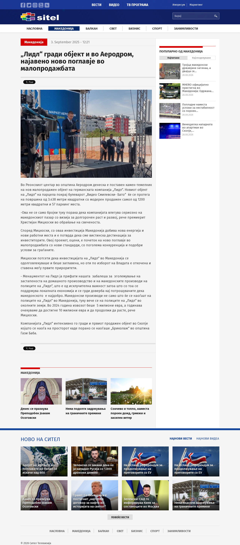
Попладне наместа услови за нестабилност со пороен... (198, 108)
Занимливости (186, 29)
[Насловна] (40, 20)
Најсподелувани (201, 57)
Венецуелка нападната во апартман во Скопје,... (197, 127)
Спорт (157, 29)
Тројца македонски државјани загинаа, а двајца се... (196, 68)
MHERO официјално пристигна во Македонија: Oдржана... (198, 88)
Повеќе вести (120, 517)
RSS (47, 5)
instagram (35, 5)
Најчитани (173, 57)
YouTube (41, 5)
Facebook (23, 5)
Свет (113, 29)
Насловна (34, 29)
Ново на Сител (40, 439)
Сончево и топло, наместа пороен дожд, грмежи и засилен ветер (130, 413)
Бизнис (134, 29)
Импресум (178, 4)
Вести (96, 5)
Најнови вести (181, 438)
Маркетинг (196, 4)
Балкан (92, 29)
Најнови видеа (207, 438)
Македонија (64, 29)
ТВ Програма (137, 5)
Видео (114, 5)
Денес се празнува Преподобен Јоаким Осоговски (35, 413)
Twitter (29, 5)
